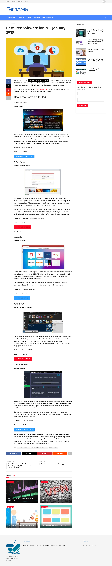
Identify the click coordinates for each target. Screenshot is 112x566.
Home (7, 23)
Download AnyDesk (23, 227)
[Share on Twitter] (8, 86)
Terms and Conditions (23, 1)
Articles (37, 18)
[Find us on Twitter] (86, 546)
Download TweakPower (24, 429)
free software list (41, 89)
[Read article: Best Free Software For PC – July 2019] (56, 516)
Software (13, 23)
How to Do (11, 18)
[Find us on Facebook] (83, 546)
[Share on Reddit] (8, 94)
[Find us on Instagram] (95, 546)
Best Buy (21, 18)
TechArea (17, 9)
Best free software (23, 447)
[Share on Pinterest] (8, 90)
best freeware (53, 447)
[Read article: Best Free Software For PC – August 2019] (22, 516)
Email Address (81, 89)
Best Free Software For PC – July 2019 (54, 526)
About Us (8, 1)
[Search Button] (105, 17)
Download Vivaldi (22, 298)
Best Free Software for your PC (38, 447)
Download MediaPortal (24, 156)
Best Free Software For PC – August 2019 (20, 526)
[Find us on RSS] (92, 546)
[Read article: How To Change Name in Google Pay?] (81, 71)
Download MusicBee (23, 358)
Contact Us (14, 1)
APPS (29, 18)
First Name (80, 96)
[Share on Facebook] (8, 81)
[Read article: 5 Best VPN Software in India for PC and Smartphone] (56, 491)
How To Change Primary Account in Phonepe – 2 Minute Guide (95, 41)
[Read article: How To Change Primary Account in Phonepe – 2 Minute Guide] (81, 42)
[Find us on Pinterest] (89, 546)
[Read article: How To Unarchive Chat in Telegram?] (81, 52)
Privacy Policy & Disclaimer (50, 545)
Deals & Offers (47, 18)
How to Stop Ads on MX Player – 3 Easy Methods (95, 60)
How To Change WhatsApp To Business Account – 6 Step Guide (96, 32)
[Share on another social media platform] (8, 98)
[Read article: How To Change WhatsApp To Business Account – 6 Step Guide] (81, 33)
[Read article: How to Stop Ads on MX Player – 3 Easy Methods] (81, 62)
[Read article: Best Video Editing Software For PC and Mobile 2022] (22, 491)
